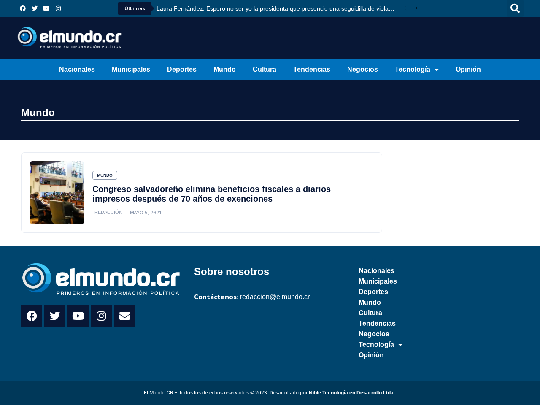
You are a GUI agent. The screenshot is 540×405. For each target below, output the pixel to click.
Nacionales (77, 69)
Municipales (131, 69)
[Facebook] (23, 8)
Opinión (468, 69)
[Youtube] (46, 8)
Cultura (264, 69)
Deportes (182, 69)
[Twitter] (34, 8)
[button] (515, 8)
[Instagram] (58, 8)
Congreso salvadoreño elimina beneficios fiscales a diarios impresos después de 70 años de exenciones (211, 193)
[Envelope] (124, 316)
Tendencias (311, 69)
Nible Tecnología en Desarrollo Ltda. (352, 393)
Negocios (362, 69)
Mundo (224, 69)
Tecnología (412, 69)
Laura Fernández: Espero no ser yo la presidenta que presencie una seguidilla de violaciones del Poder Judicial (278, 8)
